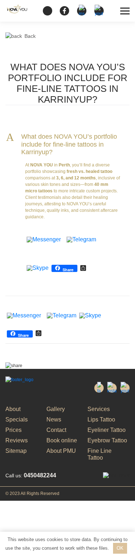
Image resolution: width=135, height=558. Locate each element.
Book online (61, 440)
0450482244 (30, 475)
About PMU (61, 451)
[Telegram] (81, 240)
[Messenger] (43, 240)
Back (30, 36)
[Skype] (37, 268)
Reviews (16, 440)
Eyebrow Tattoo (107, 440)
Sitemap (16, 451)
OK (120, 548)
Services (98, 409)
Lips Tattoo (101, 419)
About (13, 409)
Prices (13, 430)
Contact (56, 430)
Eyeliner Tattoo (106, 430)
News (53, 419)
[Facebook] (63, 240)
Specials (16, 419)
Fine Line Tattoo (99, 454)
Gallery (55, 409)
